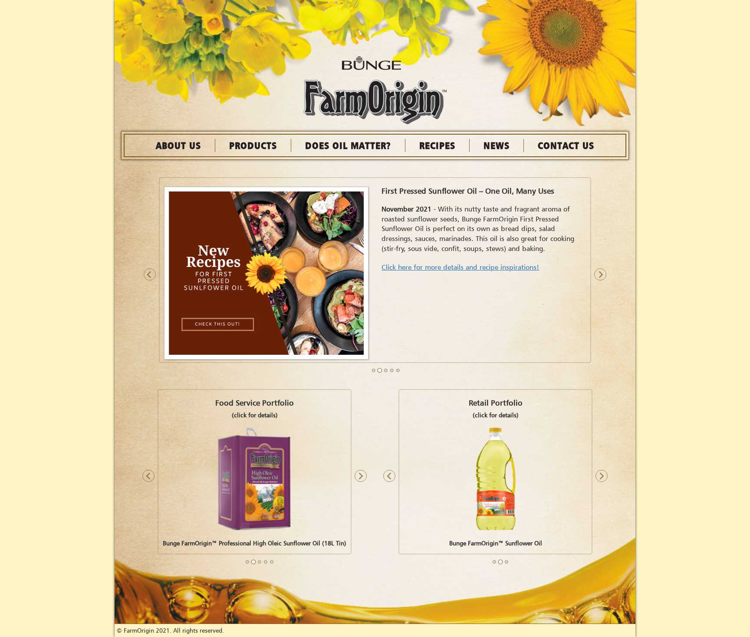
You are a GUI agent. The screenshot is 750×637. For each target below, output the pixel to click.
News (497, 145)
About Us (178, 145)
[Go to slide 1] (373, 370)
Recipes (437, 145)
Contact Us (566, 145)
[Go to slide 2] (379, 370)
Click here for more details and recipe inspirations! (460, 267)
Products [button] (253, 145)
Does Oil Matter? (348, 145)
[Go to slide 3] (386, 370)
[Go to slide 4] (392, 370)
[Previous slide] (150, 274)
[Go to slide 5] (398, 370)
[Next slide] (600, 274)
